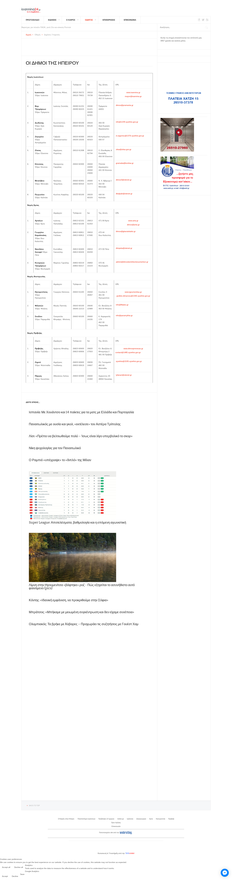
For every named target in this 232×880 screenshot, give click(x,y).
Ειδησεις (52, 20)
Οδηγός (89, 20)
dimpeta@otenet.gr (124, 248)
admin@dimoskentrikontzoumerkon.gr (132, 262)
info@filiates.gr (122, 305)
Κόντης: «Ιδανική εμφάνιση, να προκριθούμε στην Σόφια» (68, 600)
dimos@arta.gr (133, 225)
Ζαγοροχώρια (141, 819)
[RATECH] (177, 151)
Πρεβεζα (171, 819)
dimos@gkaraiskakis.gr (126, 231)
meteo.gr (120, 819)
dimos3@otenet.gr (124, 180)
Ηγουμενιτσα (160, 819)
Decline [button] (15, 876)
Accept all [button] (6, 867)
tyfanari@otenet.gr (124, 375)
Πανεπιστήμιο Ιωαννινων (86, 819)
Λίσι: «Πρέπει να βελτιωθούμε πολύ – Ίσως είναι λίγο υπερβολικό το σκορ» (81, 436)
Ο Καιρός (70, 20)
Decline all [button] (18, 867)
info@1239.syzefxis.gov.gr (127, 122)
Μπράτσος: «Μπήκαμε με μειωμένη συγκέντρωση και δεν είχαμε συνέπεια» (81, 612)
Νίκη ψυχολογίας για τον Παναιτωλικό (55, 448)
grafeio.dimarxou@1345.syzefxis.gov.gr (133, 296)
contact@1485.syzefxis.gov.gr (128, 352)
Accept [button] (5, 876)
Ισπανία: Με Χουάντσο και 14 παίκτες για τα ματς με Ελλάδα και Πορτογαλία (81, 412)
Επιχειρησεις (109, 20)
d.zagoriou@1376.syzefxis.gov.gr (130, 136)
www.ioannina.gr (133, 92)
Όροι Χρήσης (116, 823)
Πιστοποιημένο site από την (109, 833)
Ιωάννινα (130, 819)
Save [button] (22, 874)
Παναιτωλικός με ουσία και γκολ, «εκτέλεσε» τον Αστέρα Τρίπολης (75, 424)
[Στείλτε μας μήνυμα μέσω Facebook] (225, 873)
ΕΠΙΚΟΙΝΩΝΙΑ (130, 20)
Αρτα (151, 819)
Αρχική (28, 35)
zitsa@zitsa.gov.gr (123, 149)
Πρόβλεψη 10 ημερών (106, 819)
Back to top (34, 806)
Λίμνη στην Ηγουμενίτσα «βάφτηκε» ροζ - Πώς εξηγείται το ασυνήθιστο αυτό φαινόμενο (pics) (82, 586)
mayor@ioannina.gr (133, 96)
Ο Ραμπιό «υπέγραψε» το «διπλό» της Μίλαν (60, 460)
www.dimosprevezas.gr (133, 348)
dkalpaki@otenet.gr (124, 194)
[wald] (177, 189)
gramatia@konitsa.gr (125, 163)
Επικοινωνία (116, 826)
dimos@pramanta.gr (124, 105)
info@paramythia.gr (124, 315)
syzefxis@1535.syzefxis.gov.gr (129, 361)
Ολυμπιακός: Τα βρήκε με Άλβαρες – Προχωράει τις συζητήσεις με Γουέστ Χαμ (83, 624)
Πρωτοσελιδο (32, 20)
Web (127, 853)
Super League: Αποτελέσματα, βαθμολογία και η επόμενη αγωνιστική (77, 522)
